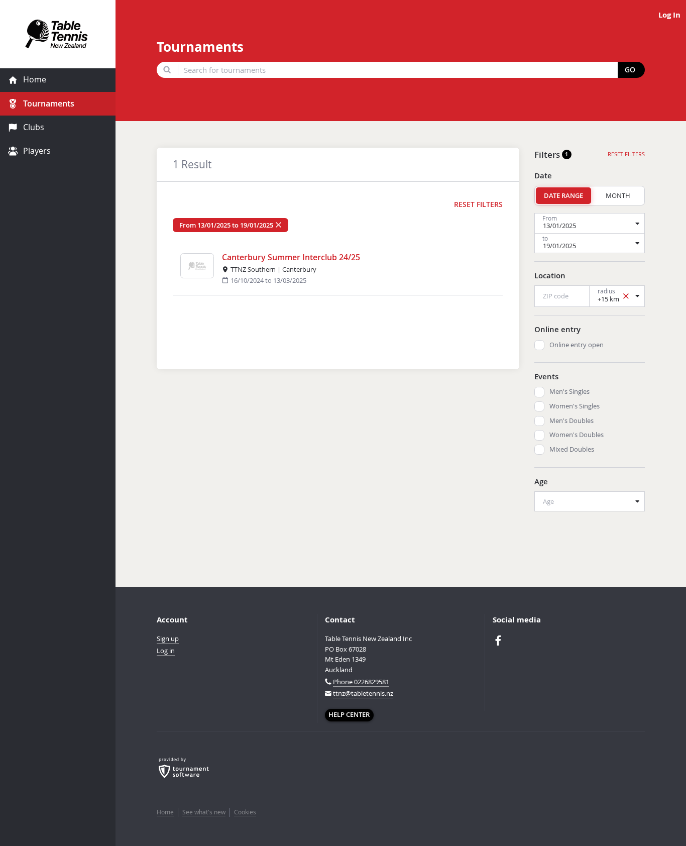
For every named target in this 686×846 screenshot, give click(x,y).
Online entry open (576, 345)
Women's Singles (574, 406)
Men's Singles (569, 391)
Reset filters (478, 204)
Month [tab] (618, 195)
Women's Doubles (576, 435)
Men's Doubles (571, 420)
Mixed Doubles (571, 449)
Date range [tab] (563, 195)
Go (630, 69)
